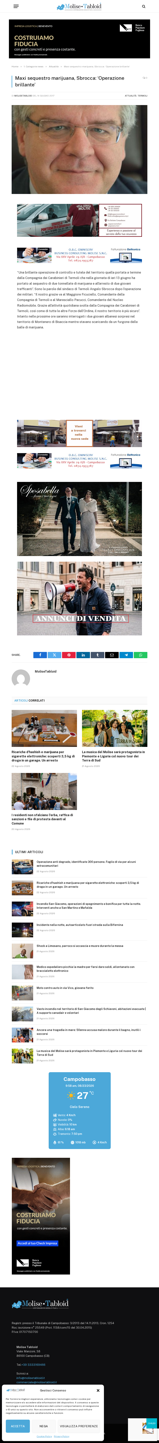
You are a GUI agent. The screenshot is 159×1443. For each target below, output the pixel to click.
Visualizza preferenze (79, 1426)
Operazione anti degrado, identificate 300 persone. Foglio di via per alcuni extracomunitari (86, 863)
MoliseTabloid (23, 96)
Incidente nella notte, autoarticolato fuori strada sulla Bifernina (80, 924)
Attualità (131, 96)
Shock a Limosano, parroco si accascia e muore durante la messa (80, 945)
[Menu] (16, 6)
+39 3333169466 (33, 1364)
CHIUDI (152, 1423)
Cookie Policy (44, 1436)
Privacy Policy (61, 1436)
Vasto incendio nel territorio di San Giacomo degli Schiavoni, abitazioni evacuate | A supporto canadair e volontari (91, 1010)
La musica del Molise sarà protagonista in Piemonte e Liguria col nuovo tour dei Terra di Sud (113, 756)
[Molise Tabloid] (79, 6)
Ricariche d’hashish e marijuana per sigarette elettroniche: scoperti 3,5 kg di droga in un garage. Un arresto (43, 756)
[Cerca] (143, 6)
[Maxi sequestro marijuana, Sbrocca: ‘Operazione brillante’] (79, 149)
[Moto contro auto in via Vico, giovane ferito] (22, 993)
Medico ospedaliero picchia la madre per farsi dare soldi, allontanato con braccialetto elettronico (86, 968)
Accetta (18, 1426)
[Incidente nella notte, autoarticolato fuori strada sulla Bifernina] (22, 930)
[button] (98, 1390)
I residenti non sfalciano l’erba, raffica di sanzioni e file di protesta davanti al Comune (42, 819)
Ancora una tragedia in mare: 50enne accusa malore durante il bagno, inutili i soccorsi (89, 1031)
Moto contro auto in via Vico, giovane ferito (65, 987)
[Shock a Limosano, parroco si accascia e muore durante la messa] (22, 951)
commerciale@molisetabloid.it (36, 1382)
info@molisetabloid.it (30, 1378)
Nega (44, 1426)
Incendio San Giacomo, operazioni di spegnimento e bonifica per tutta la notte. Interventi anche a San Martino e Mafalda (89, 905)
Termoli (142, 96)
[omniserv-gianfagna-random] (79, 262)
